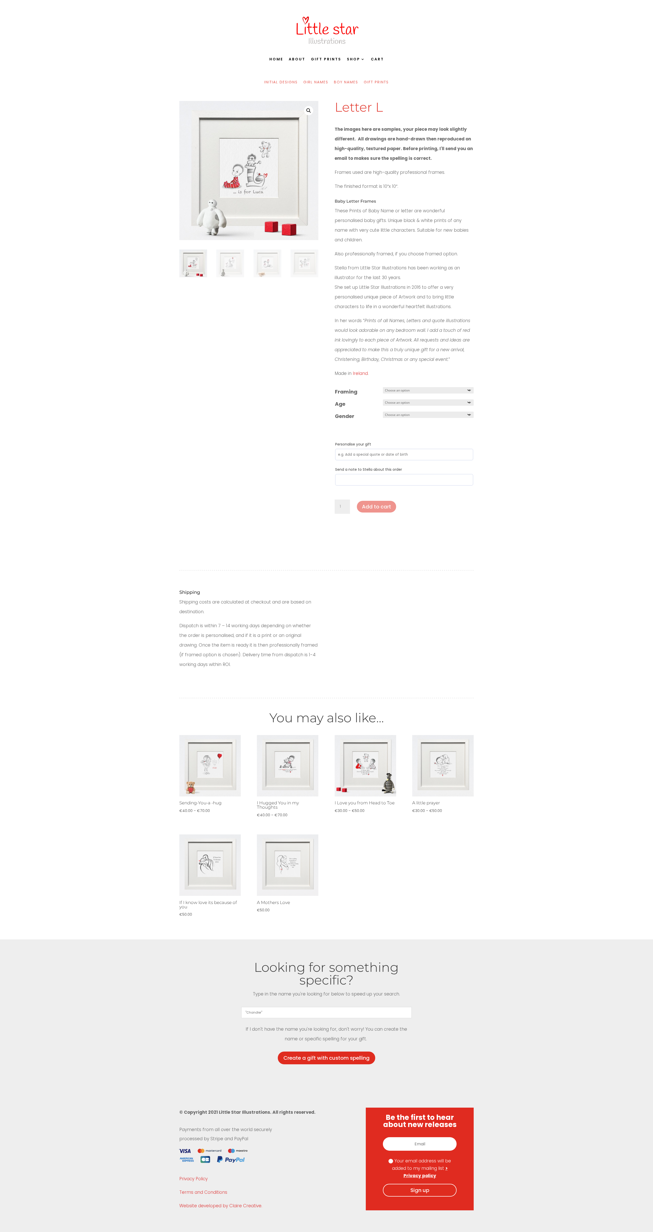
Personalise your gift (353, 444)
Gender (344, 416)
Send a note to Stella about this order (368, 469)
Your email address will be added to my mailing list (421, 1168)
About (297, 59)
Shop (353, 59)
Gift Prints (326, 59)
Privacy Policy (193, 1179)
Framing (346, 391)
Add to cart (376, 506)
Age (340, 404)
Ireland (360, 373)
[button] (308, 110)
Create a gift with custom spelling (326, 1057)
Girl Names (315, 82)
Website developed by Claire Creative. (220, 1206)
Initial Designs (281, 82)
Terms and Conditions (203, 1192)
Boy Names (346, 82)
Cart (377, 59)
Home (276, 59)
